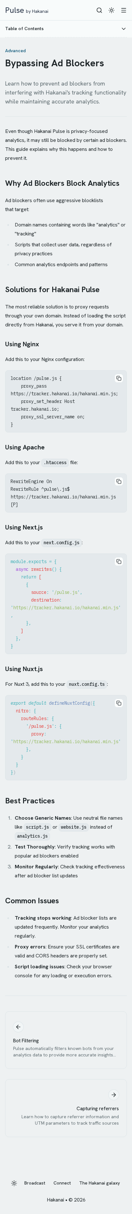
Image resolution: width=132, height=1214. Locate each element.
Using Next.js (24, 527)
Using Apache (25, 447)
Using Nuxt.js (24, 669)
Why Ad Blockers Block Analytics (62, 183)
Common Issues (32, 901)
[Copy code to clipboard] (118, 378)
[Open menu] (124, 10)
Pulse (26, 10)
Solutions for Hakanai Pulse (52, 289)
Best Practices (30, 801)
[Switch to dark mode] (111, 10)
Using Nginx (22, 344)
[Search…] (99, 10)
